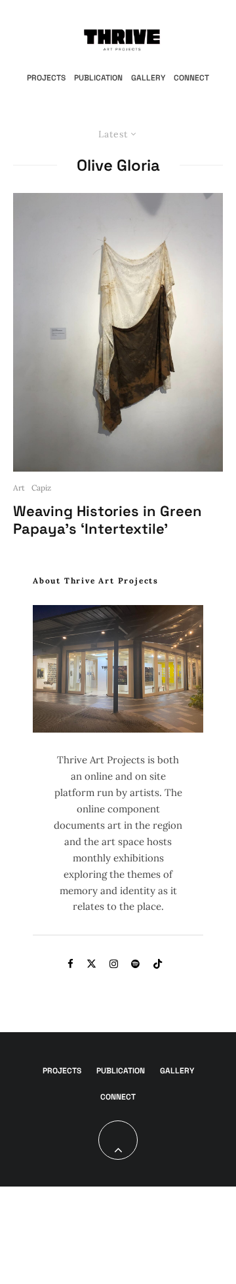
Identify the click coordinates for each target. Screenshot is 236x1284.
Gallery (148, 78)
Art (19, 488)
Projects (46, 78)
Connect (191, 78)
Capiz (41, 488)
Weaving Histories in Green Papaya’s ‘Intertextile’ (107, 519)
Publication (98, 78)
